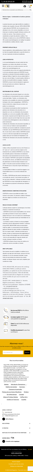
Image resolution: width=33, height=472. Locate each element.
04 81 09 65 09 (8, 2)
